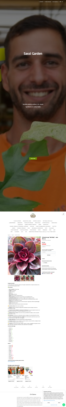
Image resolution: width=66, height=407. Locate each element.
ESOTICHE (32, 226)
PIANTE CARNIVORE (14, 229)
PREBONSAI (45, 229)
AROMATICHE (45, 224)
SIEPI (11, 231)
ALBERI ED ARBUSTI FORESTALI (30, 224)
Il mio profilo (23, 387)
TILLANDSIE (17, 231)
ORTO (46, 228)
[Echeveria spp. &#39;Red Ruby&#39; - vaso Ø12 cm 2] (27, 278)
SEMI (54, 229)
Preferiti (36, 387)
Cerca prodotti (16, 387)
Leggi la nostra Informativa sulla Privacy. (49, 400)
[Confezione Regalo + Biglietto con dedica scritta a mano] (29, 370)
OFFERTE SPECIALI (45, 222)
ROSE (50, 229)
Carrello (43, 387)
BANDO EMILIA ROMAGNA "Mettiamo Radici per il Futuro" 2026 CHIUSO (42, 231)
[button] (45, 263)
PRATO (39, 229)
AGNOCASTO (20, 222)
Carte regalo (50, 387)
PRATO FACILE (37, 222)
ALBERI (39, 224)
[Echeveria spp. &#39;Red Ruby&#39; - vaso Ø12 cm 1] (23, 278)
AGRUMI (13, 228)
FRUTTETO (54, 226)
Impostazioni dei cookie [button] (54, 404)
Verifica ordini (30, 387)
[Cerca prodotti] (63, 214)
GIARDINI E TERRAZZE (21, 228)
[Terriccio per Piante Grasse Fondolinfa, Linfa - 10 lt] (12, 370)
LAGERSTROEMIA (12, 222)
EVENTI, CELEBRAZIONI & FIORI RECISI (43, 226)
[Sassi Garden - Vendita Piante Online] (33, 216)
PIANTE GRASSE (33, 229)
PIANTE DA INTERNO (24, 229)
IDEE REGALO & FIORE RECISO (37, 228)
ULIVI (22, 231)
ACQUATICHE (20, 224)
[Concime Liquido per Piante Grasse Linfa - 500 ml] (20, 370)
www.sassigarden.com (11, 361)
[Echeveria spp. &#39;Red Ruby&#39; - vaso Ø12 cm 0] (17, 278)
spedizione (44, 246)
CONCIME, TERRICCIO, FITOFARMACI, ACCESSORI (19, 226)
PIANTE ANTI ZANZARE (28, 222)
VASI (26, 231)
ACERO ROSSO (54, 222)
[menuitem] (56, 235)
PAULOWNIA (51, 228)
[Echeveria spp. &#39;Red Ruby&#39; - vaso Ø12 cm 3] (32, 278)
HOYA (29, 228)
